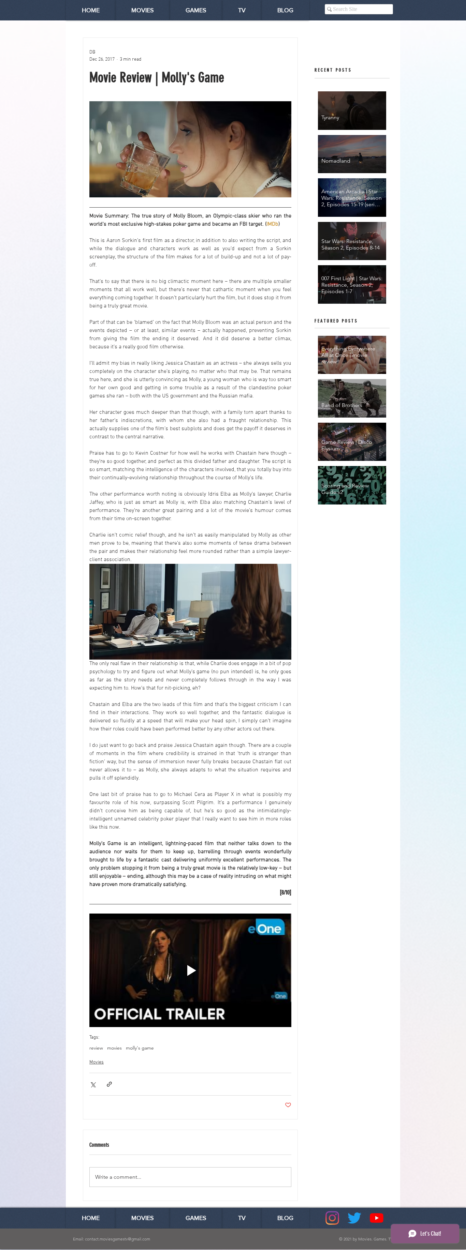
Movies (96, 1062)
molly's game (140, 1048)
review (96, 1048)
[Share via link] (109, 1084)
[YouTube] (376, 1218)
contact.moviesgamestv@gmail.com (117, 1238)
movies (114, 1048)
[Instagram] (332, 1218)
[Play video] (190, 970)
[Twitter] (354, 1218)
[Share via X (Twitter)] (92, 1084)
